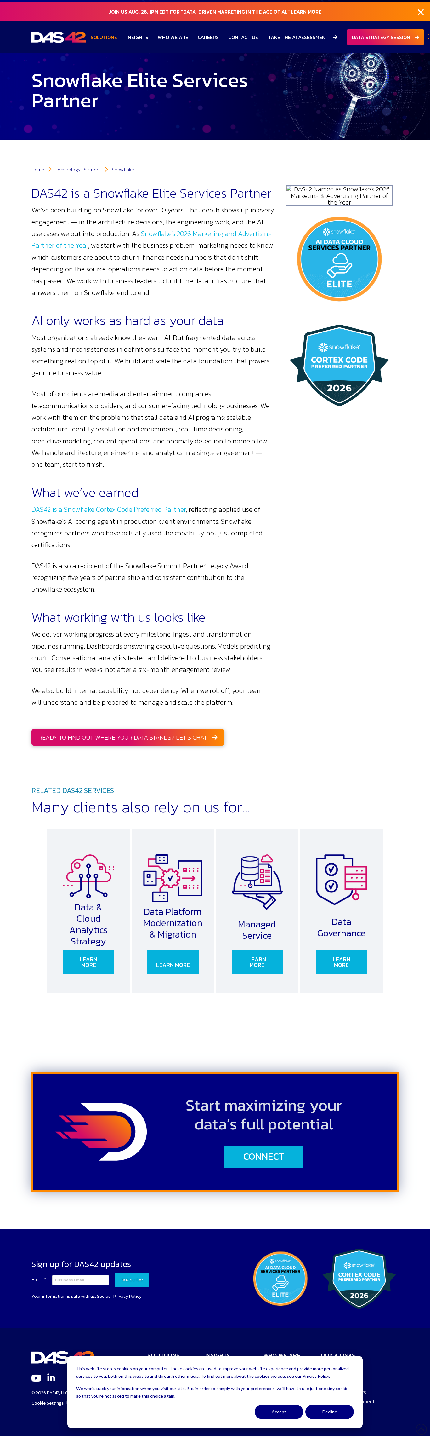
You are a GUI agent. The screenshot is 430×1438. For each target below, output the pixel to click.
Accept (279, 1411)
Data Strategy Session (381, 37)
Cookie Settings (47, 1403)
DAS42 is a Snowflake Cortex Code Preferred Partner (108, 509)
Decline (329, 1411)
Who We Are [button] (173, 37)
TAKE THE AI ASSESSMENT (299, 37)
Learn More (306, 11)
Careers (208, 37)
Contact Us (243, 37)
